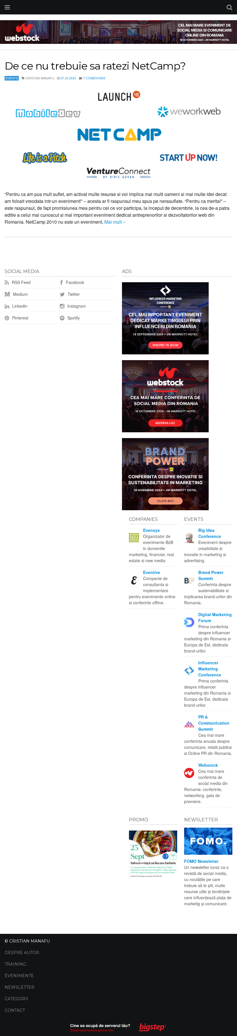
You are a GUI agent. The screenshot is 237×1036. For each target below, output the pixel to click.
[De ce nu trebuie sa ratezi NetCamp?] (118, 135)
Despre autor (22, 952)
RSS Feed (21, 282)
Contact (15, 1010)
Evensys (151, 530)
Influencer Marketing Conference (209, 669)
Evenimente (19, 975)
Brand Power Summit (210, 575)
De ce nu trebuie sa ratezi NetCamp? (95, 65)
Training (15, 964)
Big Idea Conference (209, 533)
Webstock (208, 765)
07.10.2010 (68, 78)
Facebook (74, 282)
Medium (20, 294)
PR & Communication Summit (213, 723)
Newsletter (19, 987)
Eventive (151, 572)
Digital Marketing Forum (215, 617)
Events (11, 78)
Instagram (76, 306)
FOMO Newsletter (201, 861)
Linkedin (19, 306)
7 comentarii (94, 78)
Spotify (73, 318)
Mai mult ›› (114, 221)
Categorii (16, 998)
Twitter (73, 294)
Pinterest (19, 318)
